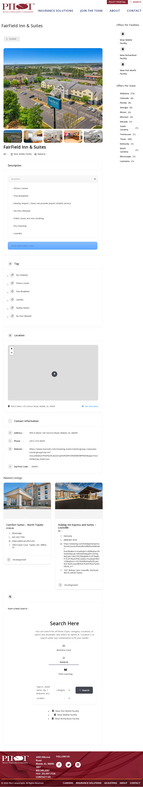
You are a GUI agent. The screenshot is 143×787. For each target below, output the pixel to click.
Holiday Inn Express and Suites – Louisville (77, 526)
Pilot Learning (65, 674)
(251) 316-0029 (37, 440)
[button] (7, 88)
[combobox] (63, 690)
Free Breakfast (23, 291)
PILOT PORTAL (117, 1)
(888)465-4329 (70, 540)
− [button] (12, 352)
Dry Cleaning (22, 275)
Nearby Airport (22, 307)
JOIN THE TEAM (91, 11)
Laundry (19, 299)
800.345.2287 (43, 770)
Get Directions (91, 406)
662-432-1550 (18, 537)
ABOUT (115, 11)
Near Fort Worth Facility (67, 711)
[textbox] (61, 690)
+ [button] (12, 348)
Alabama (41, 154)
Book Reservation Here (22, 245)
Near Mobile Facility (23, 154)
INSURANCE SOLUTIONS (55, 11)
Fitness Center (22, 283)
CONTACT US (43, 777)
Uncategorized (19, 559)
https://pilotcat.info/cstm (23, 541)
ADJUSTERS (110, 783)
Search (85, 690)
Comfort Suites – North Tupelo (24, 524)
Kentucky (68, 536)
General (64, 662)
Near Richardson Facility (67, 718)
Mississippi (17, 533)
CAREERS (68, 783)
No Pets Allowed (23, 316)
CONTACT (134, 11)
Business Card (64, 650)
